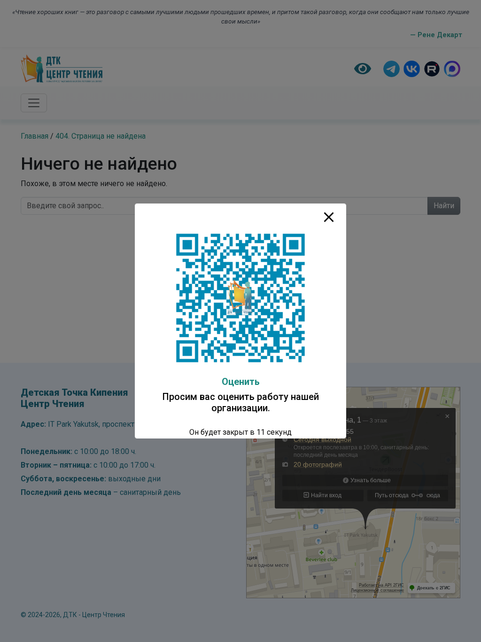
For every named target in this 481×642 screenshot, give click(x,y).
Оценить (241, 381)
